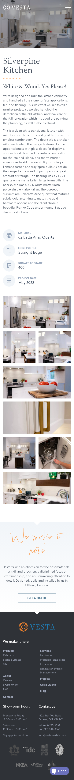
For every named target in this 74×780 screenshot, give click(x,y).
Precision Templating (52, 660)
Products (8, 651)
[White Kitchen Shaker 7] (37, 488)
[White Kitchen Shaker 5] (37, 418)
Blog (43, 690)
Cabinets (8, 655)
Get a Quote (37, 598)
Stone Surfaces (12, 660)
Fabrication (46, 655)
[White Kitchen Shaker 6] (19, 453)
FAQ (5, 689)
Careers (7, 680)
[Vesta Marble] (16, 8)
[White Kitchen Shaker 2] (19, 347)
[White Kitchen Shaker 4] (55, 347)
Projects (45, 678)
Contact (8, 697)
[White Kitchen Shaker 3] (37, 382)
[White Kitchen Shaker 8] (55, 453)
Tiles (6, 664)
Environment (10, 685)
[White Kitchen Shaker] (37, 312)
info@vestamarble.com (52, 735)
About (7, 676)
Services (45, 651)
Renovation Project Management (51, 670)
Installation (46, 664)
